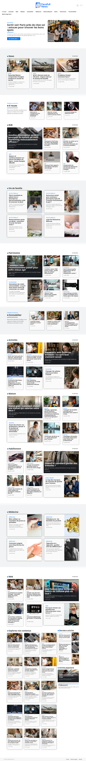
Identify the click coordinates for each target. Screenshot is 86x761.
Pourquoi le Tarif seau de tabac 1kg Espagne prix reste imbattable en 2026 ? (51, 143)
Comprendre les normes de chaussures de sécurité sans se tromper (70, 167)
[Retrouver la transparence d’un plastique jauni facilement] (37, 106)
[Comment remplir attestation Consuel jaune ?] (37, 315)
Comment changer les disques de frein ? (70, 112)
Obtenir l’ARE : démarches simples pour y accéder (50, 294)
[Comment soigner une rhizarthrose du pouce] (34, 550)
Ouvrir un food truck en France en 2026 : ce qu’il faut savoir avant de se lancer (34, 358)
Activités (51, 40)
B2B (11, 125)
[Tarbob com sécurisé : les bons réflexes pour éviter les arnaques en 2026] (34, 584)
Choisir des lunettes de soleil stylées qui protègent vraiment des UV (15, 491)
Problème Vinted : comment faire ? (64, 76)
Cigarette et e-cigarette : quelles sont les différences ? (54, 545)
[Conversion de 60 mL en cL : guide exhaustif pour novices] (52, 428)
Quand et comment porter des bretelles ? (61, 464)
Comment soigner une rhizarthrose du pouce (16, 545)
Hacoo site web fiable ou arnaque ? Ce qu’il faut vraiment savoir (58, 354)
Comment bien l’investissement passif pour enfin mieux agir (23, 267)
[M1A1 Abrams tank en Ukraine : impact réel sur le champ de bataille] (43, 65)
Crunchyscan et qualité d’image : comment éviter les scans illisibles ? (15, 595)
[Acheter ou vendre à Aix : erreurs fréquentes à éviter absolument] (54, 315)
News (11, 56)
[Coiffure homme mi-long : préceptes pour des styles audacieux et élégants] (34, 480)
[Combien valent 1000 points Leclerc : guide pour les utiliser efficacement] (52, 260)
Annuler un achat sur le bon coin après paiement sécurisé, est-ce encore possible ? (70, 143)
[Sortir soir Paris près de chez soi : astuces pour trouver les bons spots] (63, 31)
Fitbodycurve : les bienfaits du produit (53, 520)
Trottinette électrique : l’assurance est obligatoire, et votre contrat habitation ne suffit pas (15, 383)
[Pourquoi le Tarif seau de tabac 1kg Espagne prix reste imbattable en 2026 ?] (52, 132)
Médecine (13, 512)
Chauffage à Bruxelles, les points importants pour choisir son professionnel (70, 438)
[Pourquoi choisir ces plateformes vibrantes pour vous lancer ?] (71, 614)
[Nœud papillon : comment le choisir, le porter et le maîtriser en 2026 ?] (15, 456)
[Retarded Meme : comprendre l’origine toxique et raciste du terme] (18, 65)
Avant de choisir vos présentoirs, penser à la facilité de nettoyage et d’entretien (17, 428)
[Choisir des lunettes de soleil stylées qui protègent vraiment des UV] (15, 480)
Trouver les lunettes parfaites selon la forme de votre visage (34, 466)
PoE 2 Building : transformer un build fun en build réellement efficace (33, 382)
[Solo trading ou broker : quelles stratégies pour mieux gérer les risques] (71, 284)
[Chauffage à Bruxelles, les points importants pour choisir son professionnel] (71, 428)
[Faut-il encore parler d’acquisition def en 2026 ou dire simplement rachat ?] (71, 260)
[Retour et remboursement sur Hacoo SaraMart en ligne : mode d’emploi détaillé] (35, 162)
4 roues (13, 105)
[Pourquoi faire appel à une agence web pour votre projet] (52, 156)
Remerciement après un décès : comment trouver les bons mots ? (17, 222)
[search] (77, 5)
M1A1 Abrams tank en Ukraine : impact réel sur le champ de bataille (42, 76)
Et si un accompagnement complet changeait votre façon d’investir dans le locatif (71, 324)
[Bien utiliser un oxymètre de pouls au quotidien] (34, 525)
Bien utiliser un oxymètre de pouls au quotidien (17, 520)
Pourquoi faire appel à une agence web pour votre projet (51, 166)
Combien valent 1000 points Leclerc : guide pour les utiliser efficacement (51, 271)
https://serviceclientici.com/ (64, 687)
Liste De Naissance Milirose (53, 220)
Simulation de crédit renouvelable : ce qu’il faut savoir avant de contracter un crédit (17, 286)
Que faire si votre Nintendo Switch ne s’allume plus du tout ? (59, 591)
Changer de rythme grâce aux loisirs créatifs (53, 372)
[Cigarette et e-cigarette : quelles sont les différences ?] (71, 550)
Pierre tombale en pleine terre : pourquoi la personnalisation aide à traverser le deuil (17, 198)
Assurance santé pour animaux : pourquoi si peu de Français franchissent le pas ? (54, 198)
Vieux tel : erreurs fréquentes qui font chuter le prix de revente (54, 113)
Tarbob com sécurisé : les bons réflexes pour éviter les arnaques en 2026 (34, 595)
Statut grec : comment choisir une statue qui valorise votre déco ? (24, 408)
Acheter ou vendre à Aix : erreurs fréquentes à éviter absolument (54, 323)
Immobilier (15, 315)
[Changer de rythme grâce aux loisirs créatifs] (71, 378)
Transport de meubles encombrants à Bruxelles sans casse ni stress (70, 412)
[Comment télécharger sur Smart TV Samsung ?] (34, 608)
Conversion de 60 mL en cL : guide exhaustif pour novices (51, 437)
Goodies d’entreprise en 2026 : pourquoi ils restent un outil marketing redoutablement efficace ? (24, 138)
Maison (12, 393)
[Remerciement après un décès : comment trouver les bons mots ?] (34, 226)
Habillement (15, 448)
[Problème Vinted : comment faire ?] (68, 65)
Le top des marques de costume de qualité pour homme (54, 481)
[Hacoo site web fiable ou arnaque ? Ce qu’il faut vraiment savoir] (31, 733)
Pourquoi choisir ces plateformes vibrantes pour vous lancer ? (53, 610)
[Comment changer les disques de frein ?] (71, 106)
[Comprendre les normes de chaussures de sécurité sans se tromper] (71, 156)
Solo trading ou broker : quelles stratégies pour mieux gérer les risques (70, 294)
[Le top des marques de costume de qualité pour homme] (71, 486)
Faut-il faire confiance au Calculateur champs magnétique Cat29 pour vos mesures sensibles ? (15, 619)
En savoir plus (75, 56)
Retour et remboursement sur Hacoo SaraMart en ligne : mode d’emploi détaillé (17, 159)
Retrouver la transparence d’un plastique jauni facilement (35, 114)
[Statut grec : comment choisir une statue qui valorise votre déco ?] (14, 661)
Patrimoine (14, 253)
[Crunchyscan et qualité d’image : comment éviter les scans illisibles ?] (15, 584)
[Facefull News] (43, 5)
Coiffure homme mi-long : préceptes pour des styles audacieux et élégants (34, 491)
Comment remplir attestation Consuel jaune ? (35, 323)
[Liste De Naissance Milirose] (71, 226)
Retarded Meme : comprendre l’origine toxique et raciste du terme (16, 77)
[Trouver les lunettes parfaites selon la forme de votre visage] (34, 456)
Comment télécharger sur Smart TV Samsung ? (34, 618)
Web (11, 576)
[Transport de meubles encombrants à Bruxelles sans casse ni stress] (71, 401)
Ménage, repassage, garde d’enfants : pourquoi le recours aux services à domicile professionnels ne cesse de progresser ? (51, 413)
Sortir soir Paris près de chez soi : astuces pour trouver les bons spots (26, 27)
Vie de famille (15, 188)
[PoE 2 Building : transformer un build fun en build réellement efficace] (34, 372)
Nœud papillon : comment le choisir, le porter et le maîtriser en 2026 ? (15, 467)
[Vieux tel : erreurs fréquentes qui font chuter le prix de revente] (54, 106)
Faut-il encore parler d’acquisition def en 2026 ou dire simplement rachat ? (69, 271)
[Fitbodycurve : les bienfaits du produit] (71, 525)
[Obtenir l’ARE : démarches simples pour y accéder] (52, 284)
